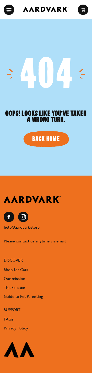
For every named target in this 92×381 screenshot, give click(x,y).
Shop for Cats (16, 269)
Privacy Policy (16, 328)
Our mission (14, 278)
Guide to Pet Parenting (23, 296)
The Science (14, 287)
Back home (46, 139)
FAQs (9, 319)
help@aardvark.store (22, 227)
